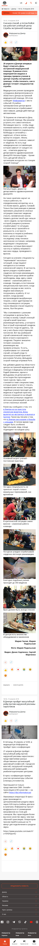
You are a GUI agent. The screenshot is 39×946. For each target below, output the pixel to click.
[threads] (37, 922)
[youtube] (31, 922)
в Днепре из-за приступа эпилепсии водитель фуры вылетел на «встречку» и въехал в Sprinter (19, 413)
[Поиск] (31, 3)
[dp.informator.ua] (4, 3)
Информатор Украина (6, 934)
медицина (6, 685)
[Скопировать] (16, 42)
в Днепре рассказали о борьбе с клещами (19, 420)
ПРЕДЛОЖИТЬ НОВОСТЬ (19, 886)
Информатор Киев (20, 934)
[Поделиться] (11, 42)
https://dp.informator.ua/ (20, 792)
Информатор (19, 100)
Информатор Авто (32, 934)
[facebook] (2, 922)
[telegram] (13, 922)
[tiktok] (25, 922)
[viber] (19, 922)
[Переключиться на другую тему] (26, 3)
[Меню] (36, 3)
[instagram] (8, 922)
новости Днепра (18, 685)
